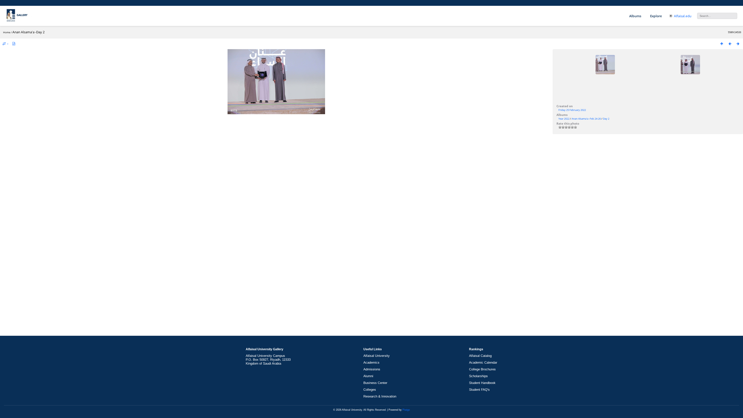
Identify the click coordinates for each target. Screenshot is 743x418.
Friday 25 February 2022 (572, 110)
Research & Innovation (379, 396)
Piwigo (406, 409)
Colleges (369, 389)
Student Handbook (482, 383)
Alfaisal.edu (682, 16)
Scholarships (478, 376)
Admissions (371, 369)
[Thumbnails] (722, 43)
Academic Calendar (483, 362)
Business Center (375, 383)
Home (6, 32)
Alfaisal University (376, 356)
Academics (371, 362)
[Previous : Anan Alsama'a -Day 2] (730, 43)
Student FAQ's (479, 389)
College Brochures (482, 369)
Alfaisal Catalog (480, 356)
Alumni (368, 376)
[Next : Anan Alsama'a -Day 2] (738, 43)
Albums (635, 16)
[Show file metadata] (14, 43)
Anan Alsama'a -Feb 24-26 (586, 118)
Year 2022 (563, 118)
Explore (656, 16)
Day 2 (606, 118)
